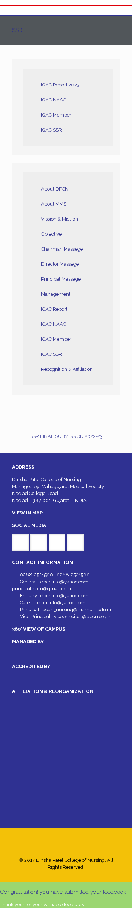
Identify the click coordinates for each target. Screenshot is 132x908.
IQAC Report (54, 309)
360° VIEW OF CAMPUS (38, 629)
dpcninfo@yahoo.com (64, 581)
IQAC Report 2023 (60, 85)
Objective (51, 234)
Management (55, 294)
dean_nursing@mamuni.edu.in (77, 609)
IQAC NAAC (53, 100)
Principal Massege (61, 279)
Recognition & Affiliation (67, 369)
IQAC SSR (51, 130)
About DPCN (55, 189)
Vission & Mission (59, 219)
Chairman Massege (62, 249)
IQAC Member (56, 115)
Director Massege (60, 264)
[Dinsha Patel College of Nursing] (66, 10)
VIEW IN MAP (27, 513)
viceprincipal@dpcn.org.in (82, 616)
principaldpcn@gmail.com (41, 588)
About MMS (53, 204)
